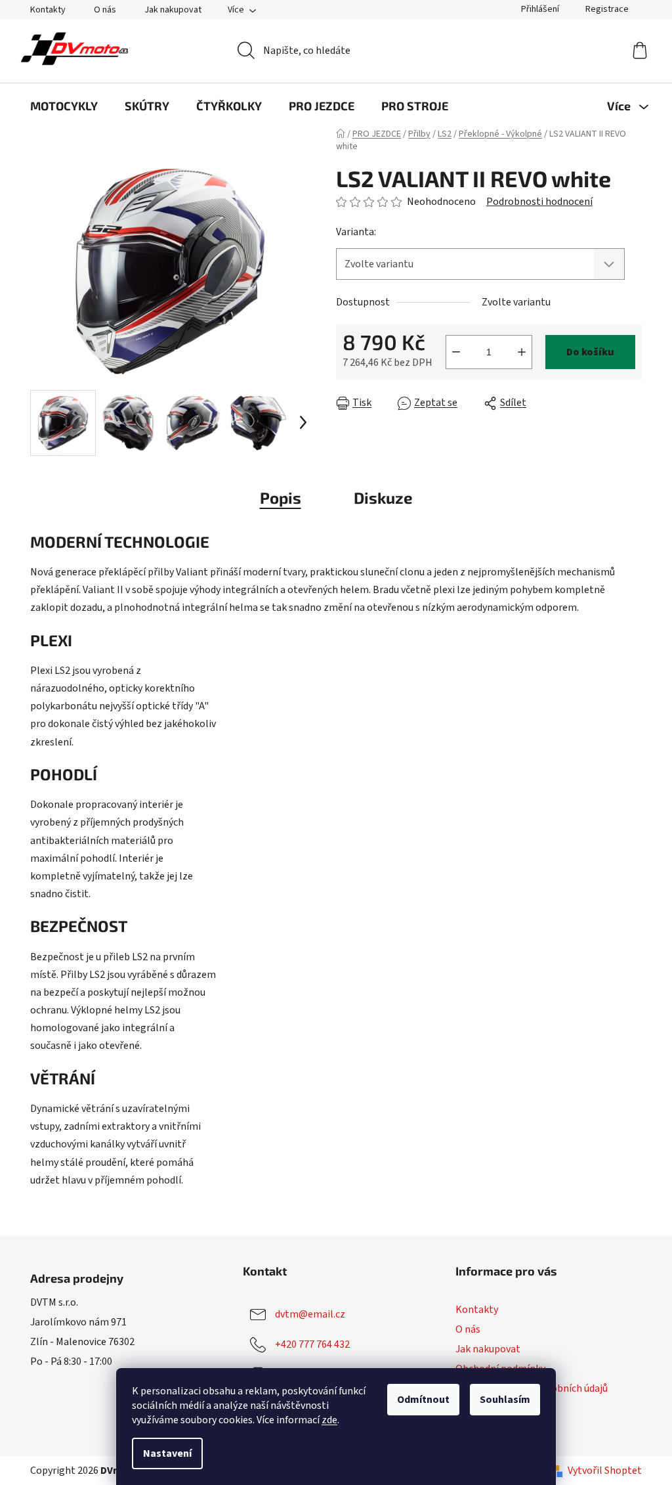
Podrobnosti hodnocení (539, 201)
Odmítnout (423, 1399)
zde (329, 1420)
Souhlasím (505, 1399)
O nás (105, 9)
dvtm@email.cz (310, 1314)
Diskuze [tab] (383, 497)
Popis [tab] (280, 497)
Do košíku (590, 352)
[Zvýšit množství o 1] (522, 352)
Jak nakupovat (172, 9)
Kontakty (48, 9)
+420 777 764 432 (312, 1344)
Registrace (607, 9)
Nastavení (167, 1453)
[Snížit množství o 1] (456, 352)
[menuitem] (64, 105)
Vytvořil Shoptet (605, 1470)
